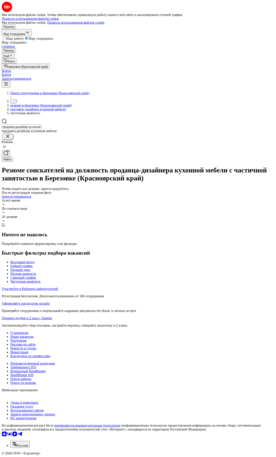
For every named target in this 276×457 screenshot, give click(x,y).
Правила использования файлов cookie (75, 22)
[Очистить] (8, 136)
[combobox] (22, 127)
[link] (9, 61)
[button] (6, 71)
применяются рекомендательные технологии (87, 425)
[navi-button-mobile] (6, 84)
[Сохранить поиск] (6, 153)
